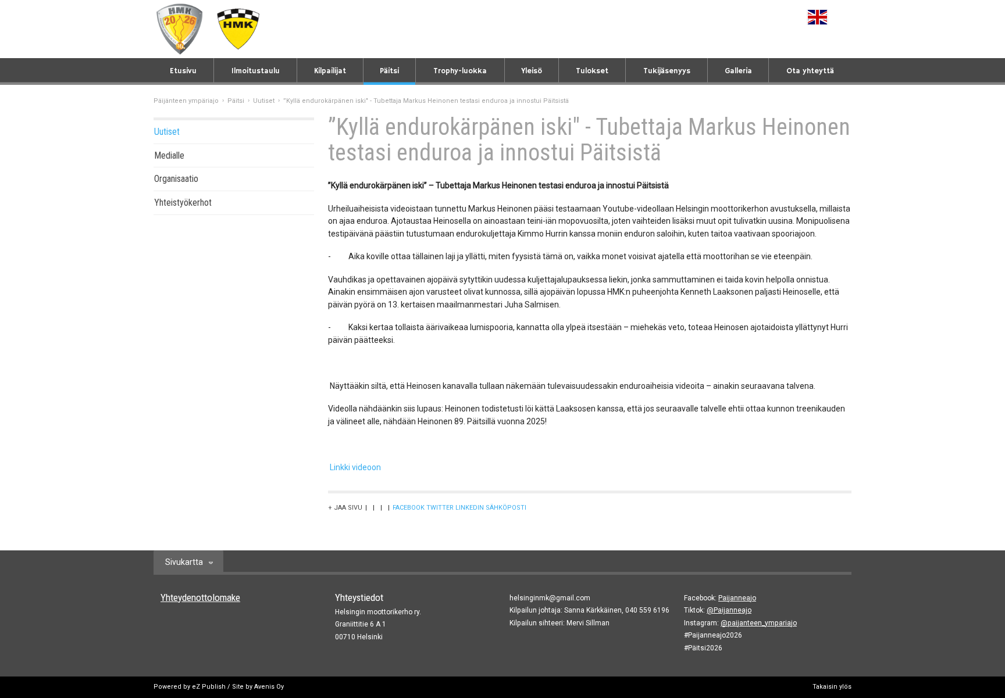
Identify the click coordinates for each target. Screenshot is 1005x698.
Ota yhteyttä (810, 71)
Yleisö (531, 71)
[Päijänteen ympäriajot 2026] (180, 29)
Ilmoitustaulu (255, 71)
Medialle (169, 155)
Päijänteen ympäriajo (186, 101)
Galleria (738, 71)
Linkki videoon (355, 467)
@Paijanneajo (729, 610)
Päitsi (389, 71)
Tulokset (592, 71)
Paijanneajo (737, 598)
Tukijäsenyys (666, 71)
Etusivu (183, 71)
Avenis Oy (269, 686)
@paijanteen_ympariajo (759, 623)
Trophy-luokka (460, 71)
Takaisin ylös (831, 686)
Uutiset (264, 101)
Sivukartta (184, 562)
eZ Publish (209, 686)
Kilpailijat (330, 71)
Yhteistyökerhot (183, 202)
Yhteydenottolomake (200, 597)
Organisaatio (176, 178)
